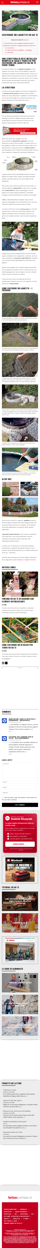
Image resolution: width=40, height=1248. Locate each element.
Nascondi (25, 40)
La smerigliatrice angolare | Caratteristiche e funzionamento (20, 1026)
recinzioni (21, 527)
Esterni (4, 604)
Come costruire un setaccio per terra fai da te (17, 646)
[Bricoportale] (20, 2)
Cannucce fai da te (20, 923)
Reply (10, 731)
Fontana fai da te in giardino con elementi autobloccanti (18, 600)
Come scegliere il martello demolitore (20, 1004)
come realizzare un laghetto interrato (24, 559)
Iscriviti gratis (18, 844)
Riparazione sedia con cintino (12, 1132)
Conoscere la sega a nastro (20, 983)
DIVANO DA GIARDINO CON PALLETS (15, 1122)
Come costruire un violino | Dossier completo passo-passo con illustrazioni (20, 901)
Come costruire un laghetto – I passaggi (18, 50)
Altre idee (9, 52)
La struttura (9, 48)
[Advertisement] (20, 689)
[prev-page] (3, 663)
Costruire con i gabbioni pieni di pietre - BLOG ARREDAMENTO (21, 737)
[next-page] (6, 663)
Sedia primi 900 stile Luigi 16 (12, 1100)
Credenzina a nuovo (9, 1090)
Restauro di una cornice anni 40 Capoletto (16, 1111)
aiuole (26, 527)
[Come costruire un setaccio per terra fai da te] (20, 630)
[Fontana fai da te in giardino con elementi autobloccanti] (20, 584)
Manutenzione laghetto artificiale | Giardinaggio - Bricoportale (22, 719)
